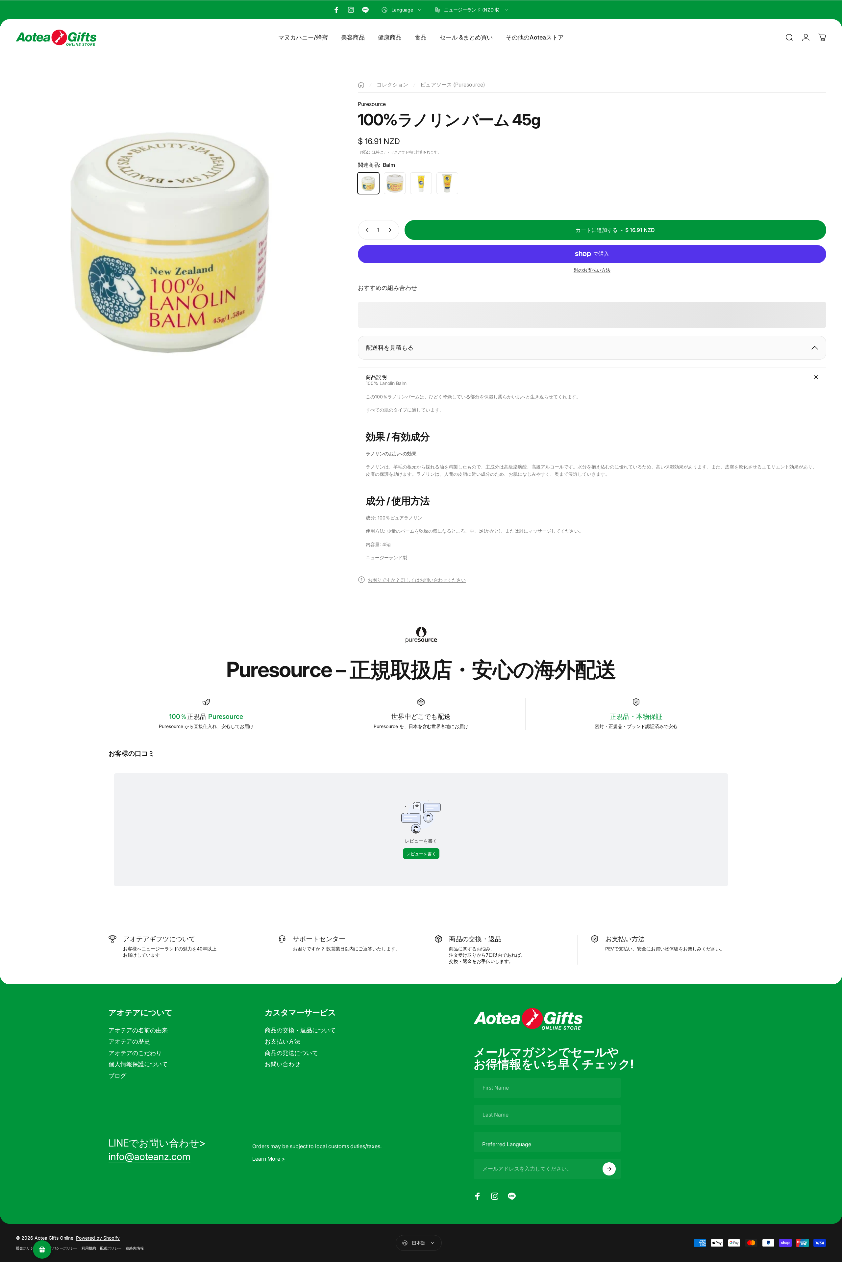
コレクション (392, 84)
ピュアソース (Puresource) (452, 84)
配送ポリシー (111, 1248)
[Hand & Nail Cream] (421, 183)
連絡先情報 (135, 1248)
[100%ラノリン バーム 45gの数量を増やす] (391, 230)
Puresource (372, 104)
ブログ (117, 1075)
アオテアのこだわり (135, 1052)
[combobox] (402, 10)
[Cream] (394, 183)
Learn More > (268, 1158)
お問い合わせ (282, 1064)
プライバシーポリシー (59, 1248)
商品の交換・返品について (300, 1030)
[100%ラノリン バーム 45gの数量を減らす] (365, 230)
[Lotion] (447, 183)
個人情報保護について (138, 1064)
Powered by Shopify (98, 1238)
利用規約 (89, 1248)
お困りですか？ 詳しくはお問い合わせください (417, 580)
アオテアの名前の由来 (138, 1030)
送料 (376, 152)
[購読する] (609, 1168)
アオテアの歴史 (129, 1041)
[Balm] (368, 183)
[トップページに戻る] (361, 85)
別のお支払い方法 (592, 270)
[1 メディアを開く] (172, 237)
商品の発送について (291, 1052)
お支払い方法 (282, 1041)
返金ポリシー (26, 1248)
